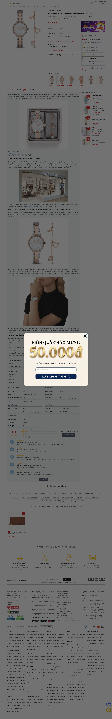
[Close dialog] (85, 336)
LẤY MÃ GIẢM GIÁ (56, 376)
